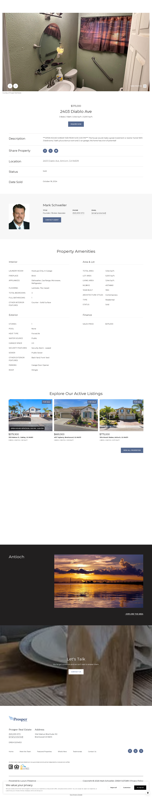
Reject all (113, 787)
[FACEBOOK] (130, 751)
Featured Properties (44, 752)
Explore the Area (134, 614)
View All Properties (132, 450)
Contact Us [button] (76, 672)
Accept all (140, 787)
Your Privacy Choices (76, 794)
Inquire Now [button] (76, 124)
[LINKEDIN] (135, 751)
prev (10, 86)
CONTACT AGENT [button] (52, 220)
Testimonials (77, 752)
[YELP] (141, 751)
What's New (62, 752)
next (15, 86)
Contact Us (92, 752)
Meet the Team (25, 752)
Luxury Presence (28, 781)
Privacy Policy (136, 781)
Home (11, 752)
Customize (126, 787)
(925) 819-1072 (78, 213)
